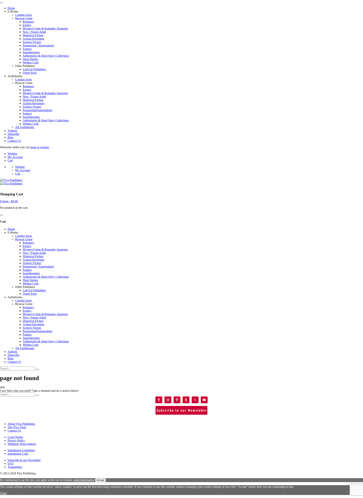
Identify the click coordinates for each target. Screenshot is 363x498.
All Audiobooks (24, 127)
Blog (10, 137)
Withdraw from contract (22, 443)
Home (11, 8)
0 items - (9, 201)
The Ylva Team (17, 427)
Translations (15, 467)
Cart (10, 160)
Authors (12, 130)
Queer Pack (30, 72)
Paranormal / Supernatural (38, 45)
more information (84, 480)
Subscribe (13, 134)
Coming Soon (23, 14)
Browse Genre (24, 18)
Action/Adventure (33, 38)
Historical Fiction (33, 35)
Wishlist (12, 153)
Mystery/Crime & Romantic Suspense (45, 28)
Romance (28, 21)
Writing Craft (30, 62)
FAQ (11, 463)
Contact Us (14, 140)
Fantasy (27, 48)
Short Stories (30, 59)
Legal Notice (15, 437)
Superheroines (31, 52)
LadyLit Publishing (34, 69)
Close (3, 493)
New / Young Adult (34, 31)
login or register (39, 147)
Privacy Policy (16, 440)
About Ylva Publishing (21, 423)
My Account (15, 157)
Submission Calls (18, 453)
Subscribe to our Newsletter (24, 460)
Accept (100, 480)
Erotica (27, 25)
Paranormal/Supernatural (37, 110)
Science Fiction (32, 42)
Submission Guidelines (21, 450)
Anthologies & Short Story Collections (46, 55)
